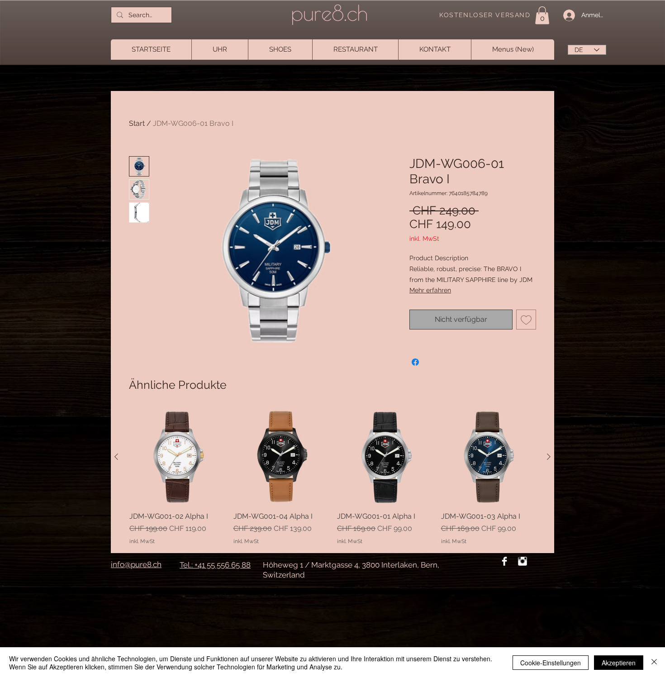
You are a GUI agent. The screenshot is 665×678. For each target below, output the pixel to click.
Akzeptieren (619, 662)
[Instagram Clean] (522, 561)
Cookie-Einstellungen (550, 662)
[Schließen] (654, 662)
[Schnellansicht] (176, 457)
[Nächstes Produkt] (548, 456)
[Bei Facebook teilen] (415, 362)
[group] (332, 477)
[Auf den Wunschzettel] (526, 319)
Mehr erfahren (430, 290)
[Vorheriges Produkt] (116, 456)
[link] (542, 15)
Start (137, 123)
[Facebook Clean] (504, 561)
